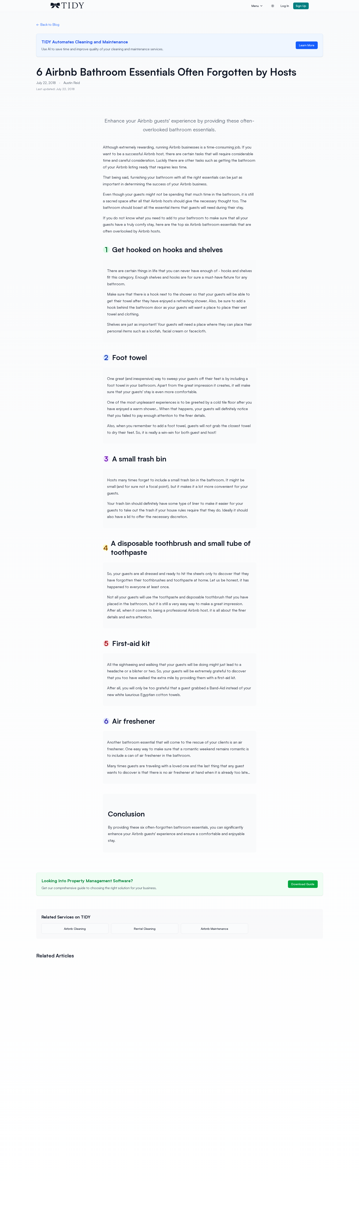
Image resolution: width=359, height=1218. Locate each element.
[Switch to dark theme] (272, 6)
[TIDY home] (150, 6)
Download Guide (302, 884)
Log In (285, 6)
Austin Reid (72, 83)
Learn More (306, 45)
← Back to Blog (47, 24)
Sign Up (301, 6)
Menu (255, 6)
